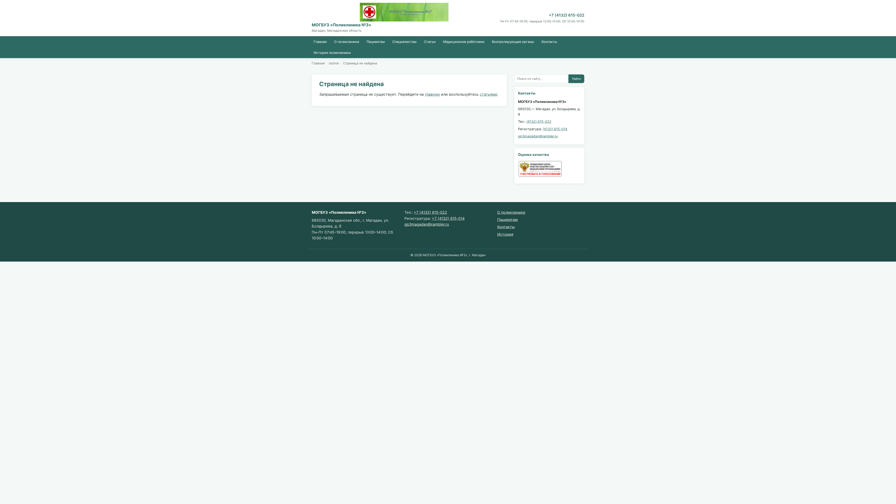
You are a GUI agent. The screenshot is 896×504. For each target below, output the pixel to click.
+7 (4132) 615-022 (566, 15)
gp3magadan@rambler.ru (538, 136)
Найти (576, 78)
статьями (488, 94)
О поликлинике (346, 42)
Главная (320, 42)
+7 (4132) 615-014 (448, 218)
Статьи (430, 42)
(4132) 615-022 (538, 121)
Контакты (549, 42)
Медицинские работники (463, 42)
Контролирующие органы (513, 42)
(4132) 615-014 (555, 129)
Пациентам (376, 42)
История (505, 234)
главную (432, 94)
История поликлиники (332, 53)
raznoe (334, 63)
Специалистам (404, 42)
